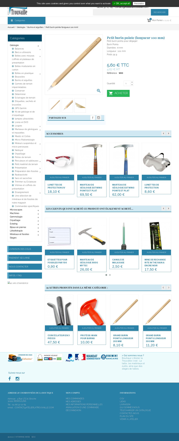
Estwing (14, 224)
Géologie (14, 45)
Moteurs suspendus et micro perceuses (24, 145)
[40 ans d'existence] (18, 283)
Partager (92, 117)
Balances (19, 49)
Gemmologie (16, 217)
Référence (112, 73)
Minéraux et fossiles (19, 234)
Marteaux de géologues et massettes (25, 131)
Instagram (98, 117)
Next (168, 287)
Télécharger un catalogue (135, 410)
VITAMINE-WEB (22, 437)
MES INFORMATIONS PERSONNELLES (84, 404)
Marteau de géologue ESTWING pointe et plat (91, 188)
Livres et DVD (21, 122)
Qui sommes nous (129, 407)
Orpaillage (20, 154)
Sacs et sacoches (23, 178)
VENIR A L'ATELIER (129, 419)
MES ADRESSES (73, 401)
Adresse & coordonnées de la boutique (30, 392)
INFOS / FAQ (15, 275)
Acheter (118, 93)
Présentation (21, 168)
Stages (13, 238)
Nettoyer (19, 150)
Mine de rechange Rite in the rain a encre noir (155, 262)
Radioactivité (21, 175)
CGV (122, 398)
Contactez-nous (129, 413)
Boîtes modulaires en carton (23, 68)
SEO (34, 437)
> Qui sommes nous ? (133, 355)
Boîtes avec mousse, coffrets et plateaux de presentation (23, 59)
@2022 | (11, 437)
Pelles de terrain (23, 157)
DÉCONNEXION (73, 410)
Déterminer (20, 94)
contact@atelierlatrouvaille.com (131, 7)
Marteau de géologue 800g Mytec (89, 262)
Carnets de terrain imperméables (22, 85)
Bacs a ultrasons (23, 52)
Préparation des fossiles (26, 171)
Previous (164, 287)
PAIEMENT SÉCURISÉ (19, 258)
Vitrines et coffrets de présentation (24, 187)
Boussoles (20, 77)
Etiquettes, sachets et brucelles (24, 103)
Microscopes (16, 210)
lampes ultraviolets (24, 119)
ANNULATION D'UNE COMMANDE (82, 407)
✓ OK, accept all (122, 3)
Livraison (125, 404)
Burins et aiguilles (23, 80)
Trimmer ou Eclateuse (25, 182)
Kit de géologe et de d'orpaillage (23, 113)
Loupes (18, 126)
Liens (123, 401)
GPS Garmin (21, 108)
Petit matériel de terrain (26, 164)
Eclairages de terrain (25, 98)
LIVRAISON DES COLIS (20, 249)
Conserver (20, 91)
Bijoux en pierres (18, 227)
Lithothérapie (16, 231)
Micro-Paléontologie (25, 140)
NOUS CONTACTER (18, 267)
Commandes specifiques (27, 206)
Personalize (139, 4)
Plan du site (127, 416)
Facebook (10, 379)
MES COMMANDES (75, 398)
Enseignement (22, 192)
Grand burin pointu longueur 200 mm (123, 338)
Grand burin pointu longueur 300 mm (156, 338)
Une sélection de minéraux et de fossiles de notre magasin (25, 199)
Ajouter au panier (59, 177)
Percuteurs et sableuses (26, 161)
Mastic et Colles (22, 136)
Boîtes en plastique (24, 73)
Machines (14, 213)
